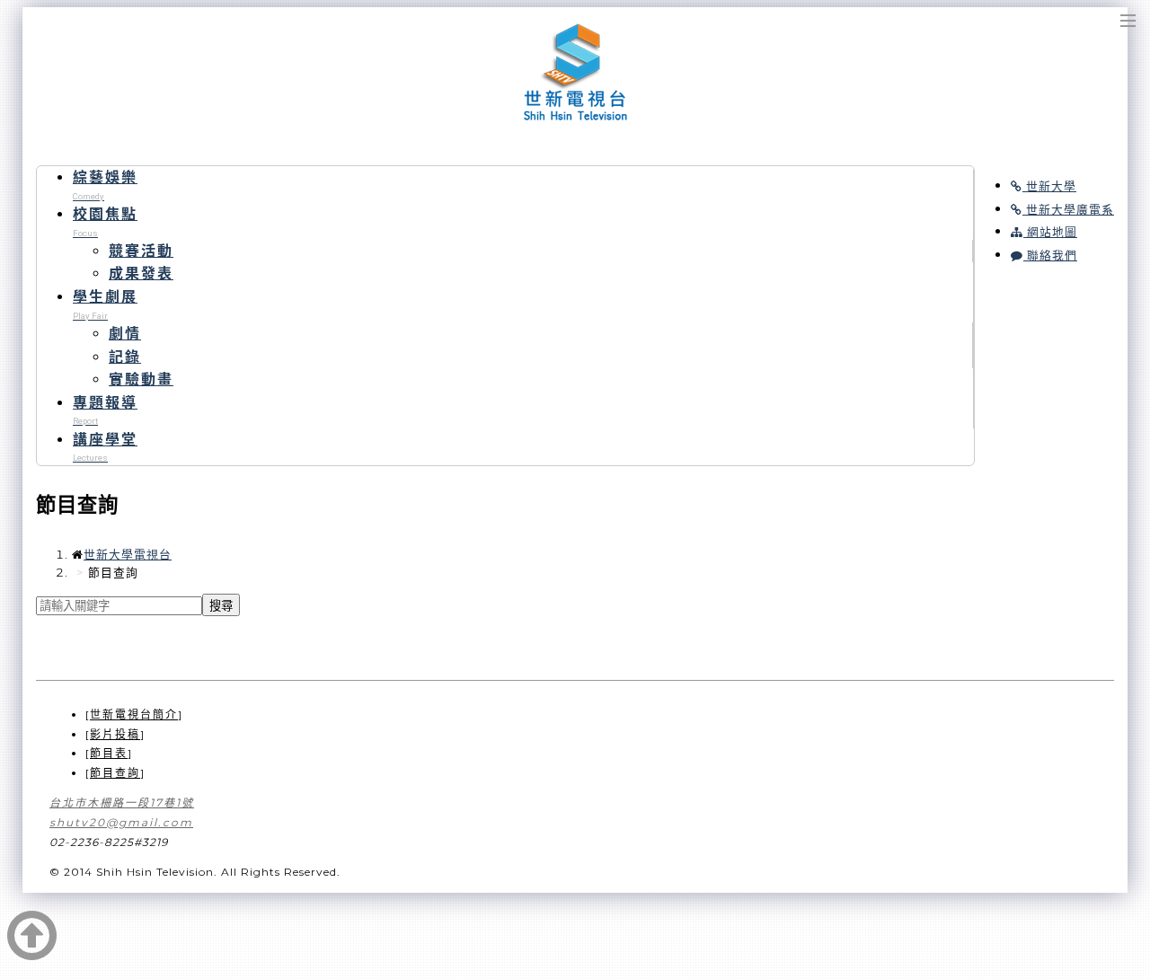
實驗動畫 (141, 379)
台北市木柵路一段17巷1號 (121, 802)
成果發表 (141, 273)
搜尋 (221, 606)
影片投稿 (115, 734)
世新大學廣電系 (1068, 209)
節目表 (109, 753)
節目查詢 (115, 773)
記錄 (125, 357)
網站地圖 (1050, 232)
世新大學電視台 (575, 72)
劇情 (125, 333)
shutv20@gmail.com (121, 822)
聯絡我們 (1050, 255)
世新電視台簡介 (134, 714)
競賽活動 (141, 251)
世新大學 (1049, 186)
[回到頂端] (32, 950)
